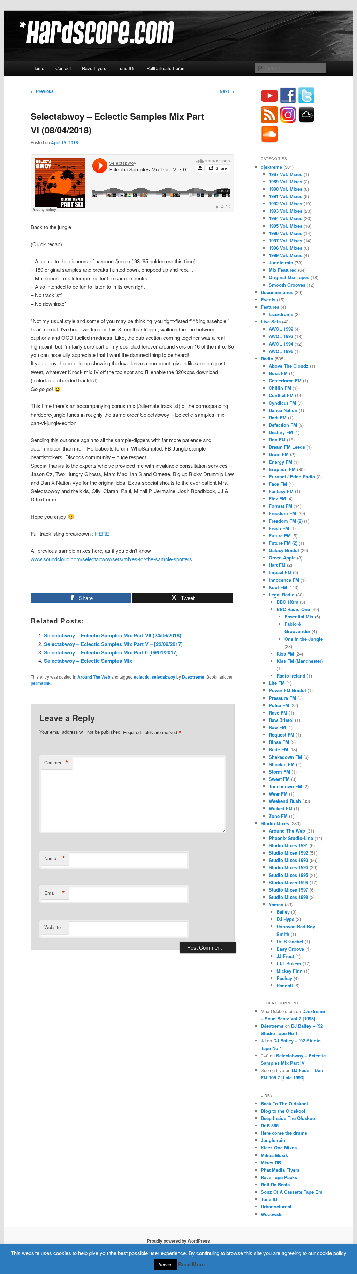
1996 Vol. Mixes (285, 233)
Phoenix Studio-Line (291, 838)
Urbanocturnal (276, 1206)
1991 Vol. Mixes (285, 196)
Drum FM (279, 454)
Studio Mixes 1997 (288, 889)
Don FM (277, 439)
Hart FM (277, 565)
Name (54, 858)
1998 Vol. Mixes (285, 247)
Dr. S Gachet (289, 941)
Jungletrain (281, 262)
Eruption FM (282, 469)
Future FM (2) (283, 543)
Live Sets (271, 321)
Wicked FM (281, 808)
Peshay (284, 978)
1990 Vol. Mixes (285, 188)
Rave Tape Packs (279, 1177)
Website (52, 927)
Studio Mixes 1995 (288, 875)
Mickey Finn (289, 970)
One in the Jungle (303, 639)
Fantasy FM (281, 491)
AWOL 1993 (281, 336)
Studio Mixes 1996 (288, 882)
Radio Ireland (290, 675)
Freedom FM (282, 513)
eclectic (142, 677)
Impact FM (280, 572)
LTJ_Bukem (288, 963)
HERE (102, 533)
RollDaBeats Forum (166, 68)
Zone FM (278, 816)
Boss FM (278, 373)
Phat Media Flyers (280, 1169)
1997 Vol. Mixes (285, 240)
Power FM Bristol (287, 690)
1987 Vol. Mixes (285, 174)
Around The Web (93, 677)
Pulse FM (279, 705)
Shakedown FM (285, 757)
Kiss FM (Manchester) (299, 661)
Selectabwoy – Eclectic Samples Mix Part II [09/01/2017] (111, 652)
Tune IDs (126, 68)
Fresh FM (279, 528)
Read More (191, 1264)
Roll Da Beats (275, 1184)
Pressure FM (282, 698)
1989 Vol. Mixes (285, 181)
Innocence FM (284, 580)
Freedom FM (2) (286, 521)
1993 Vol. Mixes (285, 210)
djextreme (271, 166)
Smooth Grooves (287, 284)
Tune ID (269, 1199)
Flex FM (277, 498)
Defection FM (283, 425)
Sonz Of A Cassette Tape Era (291, 1191)
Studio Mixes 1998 (288, 897)
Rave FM (278, 712)
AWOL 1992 (281, 328)
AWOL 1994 (281, 344)
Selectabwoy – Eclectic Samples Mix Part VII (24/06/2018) (112, 635)
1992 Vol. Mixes (285, 203)
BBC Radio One (293, 609)
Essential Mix (298, 616)
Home (38, 68)
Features (270, 306)
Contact (63, 68)
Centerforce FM (285, 380)
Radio (267, 358)
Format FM (280, 506)
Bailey (283, 911)
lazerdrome (281, 314)
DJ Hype (285, 919)
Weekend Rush (285, 801)
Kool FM (278, 587)
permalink (41, 683)
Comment (56, 762)
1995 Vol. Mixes (285, 225)
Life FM (277, 683)
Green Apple (282, 557)
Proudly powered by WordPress (178, 1241)
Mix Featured (283, 269)
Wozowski (272, 1214)
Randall (284, 985)
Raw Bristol (281, 720)
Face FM (278, 484)
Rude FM (278, 749)
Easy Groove (290, 948)
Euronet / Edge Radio (292, 476)
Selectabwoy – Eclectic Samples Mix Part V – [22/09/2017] (113, 644)
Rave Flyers (94, 68)
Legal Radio (282, 594)
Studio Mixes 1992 (288, 852)
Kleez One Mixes (279, 1147)
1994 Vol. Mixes (285, 218)
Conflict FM (281, 395)
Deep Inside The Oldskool (289, 1118)
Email (54, 893)
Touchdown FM (285, 786)
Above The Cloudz (289, 366)
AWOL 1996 (281, 351)
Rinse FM (279, 742)
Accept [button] (165, 1264)
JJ (263, 1040)
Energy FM (280, 462)
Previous (42, 91)
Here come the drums (284, 1132)
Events (268, 299)
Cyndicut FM (282, 403)
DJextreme (193, 677)
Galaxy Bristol (284, 550)
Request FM (281, 734)
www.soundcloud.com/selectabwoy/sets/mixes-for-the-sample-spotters (111, 559)
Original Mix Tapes (289, 277)
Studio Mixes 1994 (288, 867)
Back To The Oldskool (284, 1103)
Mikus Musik (274, 1155)
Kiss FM (285, 653)
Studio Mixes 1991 (288, 845)
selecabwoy (163, 677)
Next (227, 91)
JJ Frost (285, 956)
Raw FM (277, 727)
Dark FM (278, 417)
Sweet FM (279, 779)
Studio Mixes (275, 823)
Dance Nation (283, 410)
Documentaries (277, 292)
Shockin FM (282, 764)
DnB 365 (270, 1125)
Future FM (280, 535)
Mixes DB (271, 1162)
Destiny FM (281, 432)
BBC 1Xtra (287, 602)
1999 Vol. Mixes (285, 255)
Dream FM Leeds (287, 447)
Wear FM (278, 793)
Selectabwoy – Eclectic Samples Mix (88, 661)
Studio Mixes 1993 (288, 860)
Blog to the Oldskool (283, 1110)
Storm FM (279, 771)
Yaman (276, 904)
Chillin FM (280, 388)
